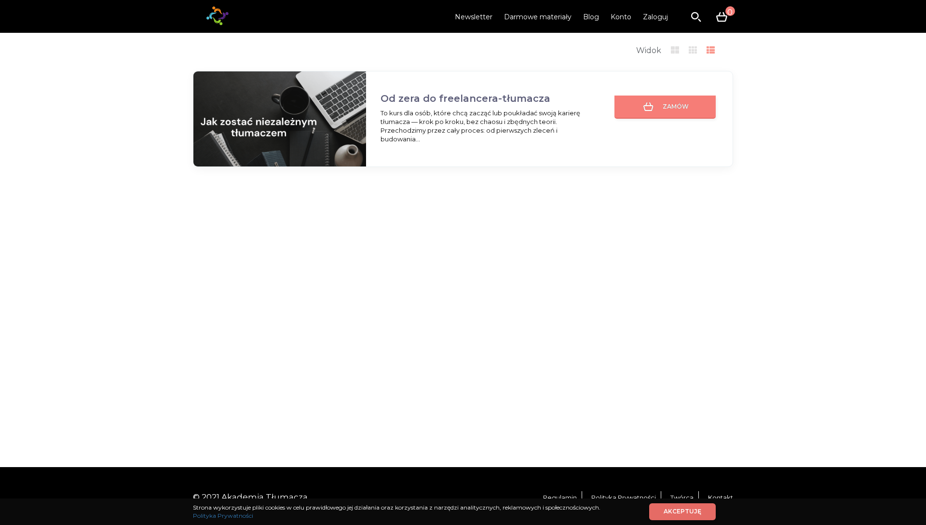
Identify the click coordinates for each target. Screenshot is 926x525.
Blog (591, 17)
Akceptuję (682, 511)
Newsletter (473, 17)
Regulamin (560, 497)
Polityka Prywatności (623, 497)
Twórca (682, 497)
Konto (621, 17)
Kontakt (720, 497)
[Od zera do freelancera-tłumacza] (279, 120)
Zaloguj (655, 17)
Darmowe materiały (538, 17)
